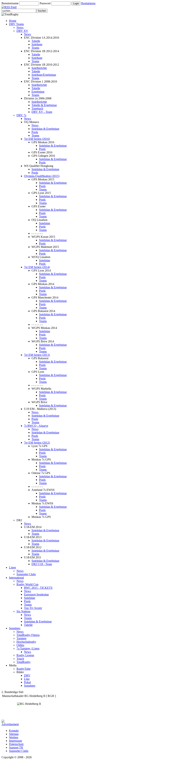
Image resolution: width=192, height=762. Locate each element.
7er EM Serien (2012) (37, 442)
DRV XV (22, 30)
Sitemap (14, 734)
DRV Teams (16, 24)
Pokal (27, 682)
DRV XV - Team (42, 111)
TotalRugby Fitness (28, 635)
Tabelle (36, 41)
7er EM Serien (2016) (37, 138)
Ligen (12, 567)
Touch (20, 658)
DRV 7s (21, 115)
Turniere (21, 638)
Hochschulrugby (26, 641)
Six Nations (23, 611)
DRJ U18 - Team (42, 564)
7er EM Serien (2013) (37, 354)
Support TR (16, 747)
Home (12, 20)
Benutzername (10, 3)
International (16, 577)
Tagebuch (37, 108)
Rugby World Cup (27, 584)
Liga (26, 678)
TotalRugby (23, 662)
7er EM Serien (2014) (37, 267)
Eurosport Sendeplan (36, 594)
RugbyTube (23, 668)
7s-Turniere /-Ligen (27, 648)
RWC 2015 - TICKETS (38, 587)
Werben (13, 737)
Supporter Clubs (26, 574)
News (19, 27)
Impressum (15, 740)
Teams (35, 47)
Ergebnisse (38, 91)
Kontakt (14, 730)
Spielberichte (39, 68)
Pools (35, 132)
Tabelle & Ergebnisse (44, 105)
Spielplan (44, 223)
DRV (27, 675)
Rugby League (25, 655)
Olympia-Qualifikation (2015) (41, 176)
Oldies (20, 645)
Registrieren (88, 3)
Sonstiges (14, 628)
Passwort (45, 3)
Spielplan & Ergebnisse (45, 128)
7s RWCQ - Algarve (36, 425)
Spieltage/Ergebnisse (44, 74)
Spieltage (37, 44)
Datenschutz (16, 744)
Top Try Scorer (33, 608)
